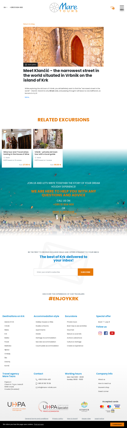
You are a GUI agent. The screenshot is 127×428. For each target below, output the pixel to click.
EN (5, 7)
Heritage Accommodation (46, 338)
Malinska (7, 346)
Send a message (63, 212)
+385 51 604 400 (16, 7)
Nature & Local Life (74, 334)
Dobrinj (7, 362)
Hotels (38, 334)
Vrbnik (7, 326)
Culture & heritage (74, 342)
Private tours (72, 322)
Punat (6, 342)
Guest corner (103, 391)
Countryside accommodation (47, 346)
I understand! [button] (117, 424)
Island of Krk (9, 322)
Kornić (6, 366)
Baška (6, 338)
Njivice (6, 350)
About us (101, 379)
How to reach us (104, 383)
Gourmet (70, 330)
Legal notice (99, 418)
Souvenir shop (103, 387)
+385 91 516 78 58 (44, 383)
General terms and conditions (36, 418)
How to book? (72, 418)
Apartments (40, 330)
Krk (5, 334)
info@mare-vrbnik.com (47, 387)
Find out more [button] (39, 424)
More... (27, 97)
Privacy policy (57, 418)
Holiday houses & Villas (44, 322)
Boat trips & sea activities (77, 326)
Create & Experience (75, 346)
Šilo (5, 358)
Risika (6, 330)
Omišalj (7, 354)
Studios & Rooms (42, 326)
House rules (86, 418)
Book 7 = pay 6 (104, 322)
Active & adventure (74, 338)
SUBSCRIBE (85, 272)
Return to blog (29, 24)
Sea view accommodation (46, 342)
